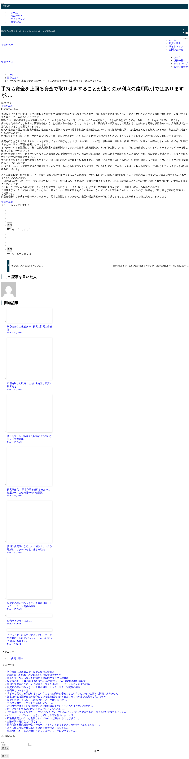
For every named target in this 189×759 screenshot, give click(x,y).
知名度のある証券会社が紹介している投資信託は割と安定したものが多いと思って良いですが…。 (59, 696)
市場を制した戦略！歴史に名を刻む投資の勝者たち (34, 675)
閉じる (5, 748)
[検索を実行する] (30, 745)
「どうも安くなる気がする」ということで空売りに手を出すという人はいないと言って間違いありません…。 (65, 693)
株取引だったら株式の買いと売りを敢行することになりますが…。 (42, 731)
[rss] (186, 30)
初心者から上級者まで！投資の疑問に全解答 (30, 671)
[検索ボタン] (186, 38)
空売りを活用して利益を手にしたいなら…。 (30, 703)
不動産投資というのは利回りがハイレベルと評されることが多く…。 (43, 718)
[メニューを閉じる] (2, 3)
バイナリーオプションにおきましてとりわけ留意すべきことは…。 (42, 715)
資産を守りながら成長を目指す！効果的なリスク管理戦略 (38, 678)
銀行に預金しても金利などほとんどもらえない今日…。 (36, 709)
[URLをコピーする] (9, 225)
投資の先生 (7, 45)
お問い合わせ (18, 22)
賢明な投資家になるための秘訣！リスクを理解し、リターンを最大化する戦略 (48, 684)
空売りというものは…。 (20, 690)
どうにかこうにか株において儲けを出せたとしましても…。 (39, 727)
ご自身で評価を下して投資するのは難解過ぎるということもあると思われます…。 (50, 706)
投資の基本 (7, 106)
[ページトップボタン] (2, 742)
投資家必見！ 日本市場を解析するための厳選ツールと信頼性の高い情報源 (46, 681)
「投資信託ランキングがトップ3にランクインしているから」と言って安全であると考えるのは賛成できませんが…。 (69, 712)
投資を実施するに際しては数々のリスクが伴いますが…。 (38, 699)
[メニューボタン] (184, 38)
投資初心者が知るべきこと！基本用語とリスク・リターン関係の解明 (43, 687)
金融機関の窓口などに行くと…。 (25, 721)
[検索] (186, 33)
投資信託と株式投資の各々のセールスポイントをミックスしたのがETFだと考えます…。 (54, 724)
